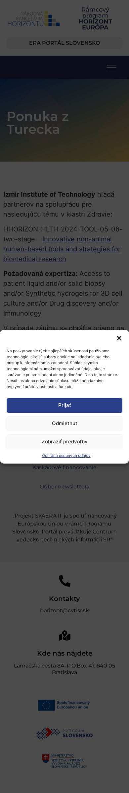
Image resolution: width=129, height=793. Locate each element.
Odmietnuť (64, 423)
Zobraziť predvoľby (65, 441)
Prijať (64, 405)
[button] (119, 338)
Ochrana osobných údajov (66, 455)
